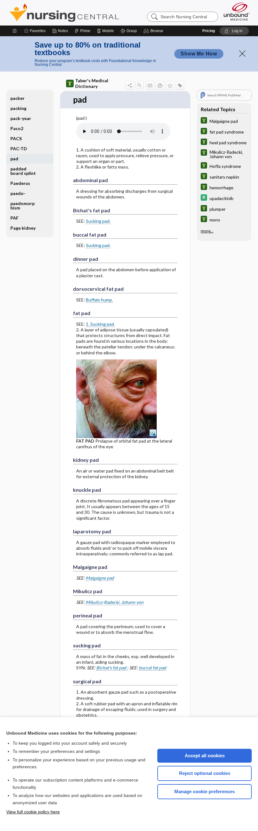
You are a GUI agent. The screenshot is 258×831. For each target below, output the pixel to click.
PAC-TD (18, 148)
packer (17, 98)
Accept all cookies (205, 755)
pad (14, 158)
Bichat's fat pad (111, 667)
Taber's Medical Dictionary (91, 83)
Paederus (20, 183)
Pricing (208, 31)
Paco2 (16, 128)
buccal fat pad (152, 667)
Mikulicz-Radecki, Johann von (114, 602)
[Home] (15, 31)
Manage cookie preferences (204, 791)
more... (207, 230)
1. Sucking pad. (100, 324)
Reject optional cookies (204, 773)
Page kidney (23, 228)
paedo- (17, 193)
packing (18, 108)
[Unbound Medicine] (236, 11)
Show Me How (199, 53)
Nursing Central (87, 12)
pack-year (20, 118)
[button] (154, 31)
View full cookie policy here (33, 811)
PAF (14, 218)
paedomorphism (22, 205)
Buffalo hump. (99, 299)
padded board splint (23, 171)
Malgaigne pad (100, 578)
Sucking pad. (98, 221)
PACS (16, 138)
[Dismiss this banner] (242, 53)
